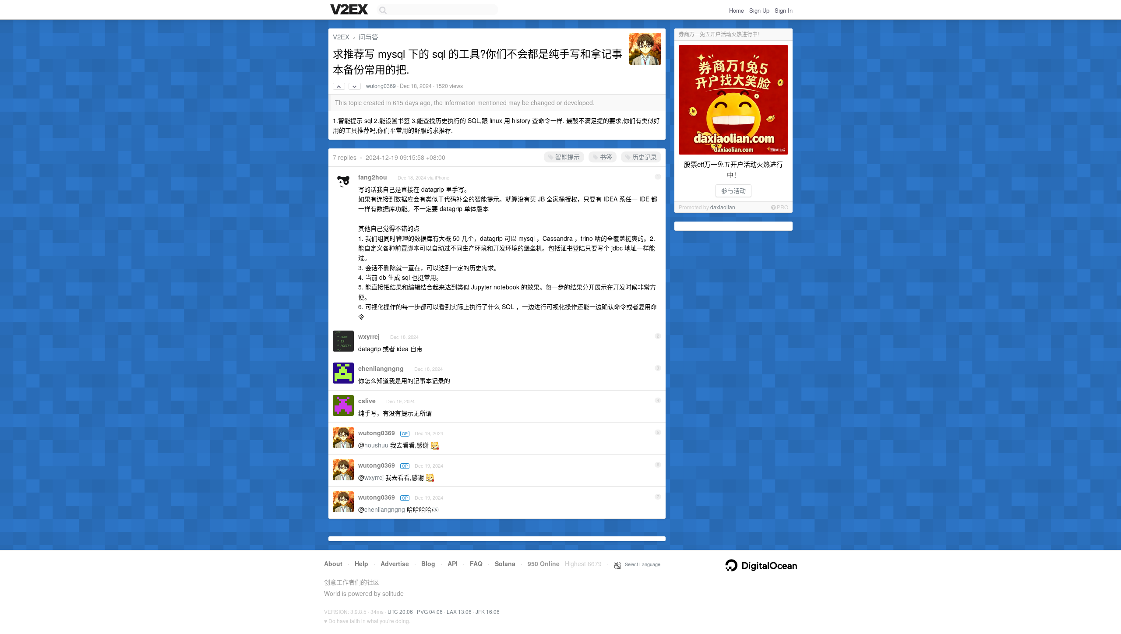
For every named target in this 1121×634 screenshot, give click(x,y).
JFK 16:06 (488, 611)
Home (736, 10)
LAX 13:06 (459, 611)
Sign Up (759, 10)
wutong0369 (381, 86)
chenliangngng (381, 368)
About (333, 563)
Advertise (395, 563)
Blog (428, 563)
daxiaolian (722, 207)
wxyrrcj (369, 336)
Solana (505, 563)
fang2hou (372, 177)
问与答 (368, 36)
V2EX (341, 36)
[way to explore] (350, 10)
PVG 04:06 (430, 611)
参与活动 (733, 190)
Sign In (784, 10)
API (453, 563)
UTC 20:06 (400, 611)
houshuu (376, 444)
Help (361, 563)
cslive (367, 400)
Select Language (640, 563)
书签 (605, 156)
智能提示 (566, 156)
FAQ (476, 563)
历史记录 (644, 156)
